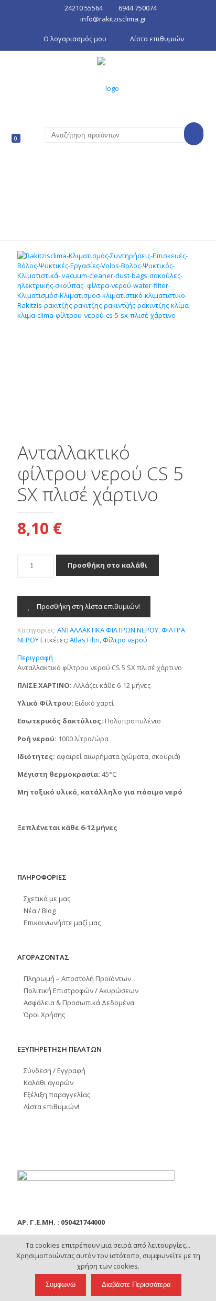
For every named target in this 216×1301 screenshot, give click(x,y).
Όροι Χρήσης (44, 1014)
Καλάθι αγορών (48, 1082)
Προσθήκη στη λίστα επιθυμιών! (87, 606)
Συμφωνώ (60, 1284)
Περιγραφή (35, 657)
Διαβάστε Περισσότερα (136, 1284)
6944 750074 (137, 8)
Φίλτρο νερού (125, 639)
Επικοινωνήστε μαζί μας (62, 922)
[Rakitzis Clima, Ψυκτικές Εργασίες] (108, 88)
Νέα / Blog (40, 910)
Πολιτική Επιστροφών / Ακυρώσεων (81, 990)
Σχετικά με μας (47, 898)
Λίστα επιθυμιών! (51, 1106)
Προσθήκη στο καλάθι (107, 565)
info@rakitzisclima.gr (113, 19)
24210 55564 (83, 8)
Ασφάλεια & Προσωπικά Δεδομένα (79, 1002)
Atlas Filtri (85, 639)
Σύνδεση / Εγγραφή (54, 1070)
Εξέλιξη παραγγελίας (57, 1094)
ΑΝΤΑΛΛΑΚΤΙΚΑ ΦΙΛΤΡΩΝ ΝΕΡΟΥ (107, 630)
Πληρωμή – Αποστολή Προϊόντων (77, 978)
